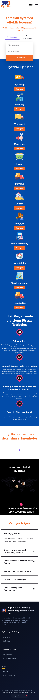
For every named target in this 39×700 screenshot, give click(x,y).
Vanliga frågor (8, 654)
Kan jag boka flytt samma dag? (17, 571)
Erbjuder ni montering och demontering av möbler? (15, 551)
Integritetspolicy (9, 675)
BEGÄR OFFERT (19, 58)
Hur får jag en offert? (13, 533)
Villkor (5, 671)
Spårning (6, 641)
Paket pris (19, 89)
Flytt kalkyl (7, 637)
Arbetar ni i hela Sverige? (15, 579)
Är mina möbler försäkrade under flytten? (18, 562)
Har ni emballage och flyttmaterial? (13, 589)
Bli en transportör (9, 658)
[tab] (12, 37)
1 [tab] (19, 450)
